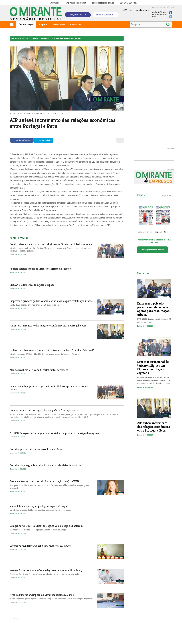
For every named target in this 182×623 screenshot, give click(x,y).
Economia (45, 38)
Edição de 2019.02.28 (19, 38)
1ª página (34, 38)
